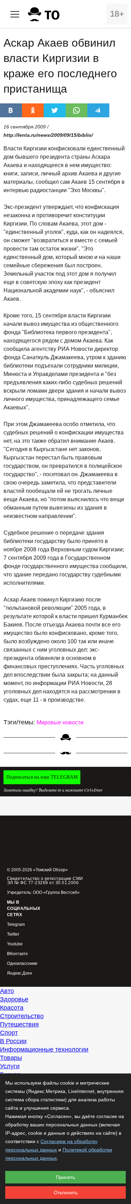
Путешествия (19, 1024)
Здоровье (14, 999)
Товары (11, 1057)
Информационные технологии (44, 1049)
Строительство (22, 1016)
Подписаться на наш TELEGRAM (42, 777)
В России (13, 1041)
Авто (7, 990)
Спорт (9, 1032)
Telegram (16, 924)
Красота (11, 1007)
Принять (65, 1177)
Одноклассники (22, 963)
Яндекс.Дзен (19, 973)
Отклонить (66, 1192)
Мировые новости (60, 722)
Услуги (10, 1066)
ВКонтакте (17, 954)
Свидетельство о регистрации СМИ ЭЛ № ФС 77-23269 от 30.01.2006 (45, 880)
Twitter (13, 934)
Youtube (15, 944)
